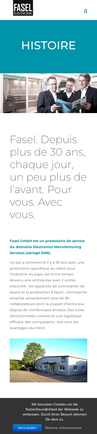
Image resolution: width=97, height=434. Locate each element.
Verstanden (27, 428)
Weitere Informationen (63, 428)
